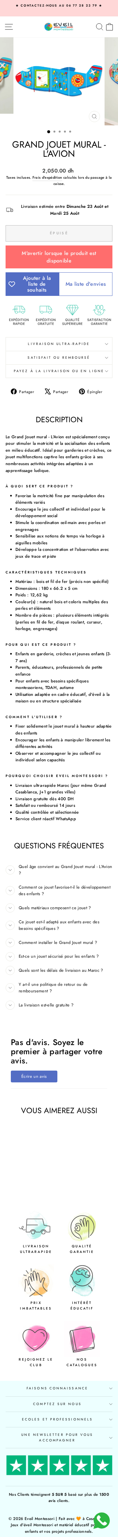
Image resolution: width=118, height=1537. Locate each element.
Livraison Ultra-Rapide (59, 343)
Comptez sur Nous (57, 1403)
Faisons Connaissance (57, 1388)
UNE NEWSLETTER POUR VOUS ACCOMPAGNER (57, 1437)
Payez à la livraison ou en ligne (59, 371)
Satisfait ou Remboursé (59, 357)
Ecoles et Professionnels (57, 1419)
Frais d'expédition (47, 177)
